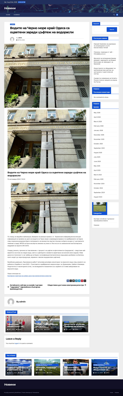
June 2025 (97, 161)
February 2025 (98, 179)
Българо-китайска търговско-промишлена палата (104, 220)
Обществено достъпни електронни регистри (66, 285)
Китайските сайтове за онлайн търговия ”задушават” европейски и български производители (26, 287)
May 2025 (97, 166)
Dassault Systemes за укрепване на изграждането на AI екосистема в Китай (105, 45)
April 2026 (97, 117)
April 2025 (97, 170)
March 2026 (98, 121)
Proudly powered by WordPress (12, 392)
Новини (10, 8)
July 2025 (97, 157)
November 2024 (99, 183)
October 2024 (98, 188)
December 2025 (99, 135)
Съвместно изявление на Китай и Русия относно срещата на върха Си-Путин (105, 80)
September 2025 (99, 148)
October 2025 (98, 144)
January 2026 (98, 130)
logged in (17, 343)
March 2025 (98, 175)
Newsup (28, 392)
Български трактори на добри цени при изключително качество (29, 276)
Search (96, 24)
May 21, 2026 (13, 372)
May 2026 (97, 112)
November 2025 (99, 139)
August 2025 (98, 152)
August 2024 (98, 197)
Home (8, 14)
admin (20, 37)
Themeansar (35, 392)
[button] (114, 15)
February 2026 (99, 126)
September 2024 (99, 192)
